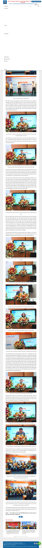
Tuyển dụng (6, 56)
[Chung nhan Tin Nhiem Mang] (9, 544)
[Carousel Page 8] (22, 536)
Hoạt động (6, 33)
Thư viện (5, 61)
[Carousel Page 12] (27, 536)
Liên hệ (5, 69)
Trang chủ (6, 6)
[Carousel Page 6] (20, 536)
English (37, 4)
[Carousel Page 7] (21, 536)
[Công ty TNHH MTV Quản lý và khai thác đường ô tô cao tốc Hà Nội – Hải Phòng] (5, 2)
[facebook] (34, 543)
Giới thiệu (6, 8)
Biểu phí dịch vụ (7, 59)
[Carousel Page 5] (19, 536)
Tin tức (5, 25)
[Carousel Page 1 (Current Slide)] (14, 536)
